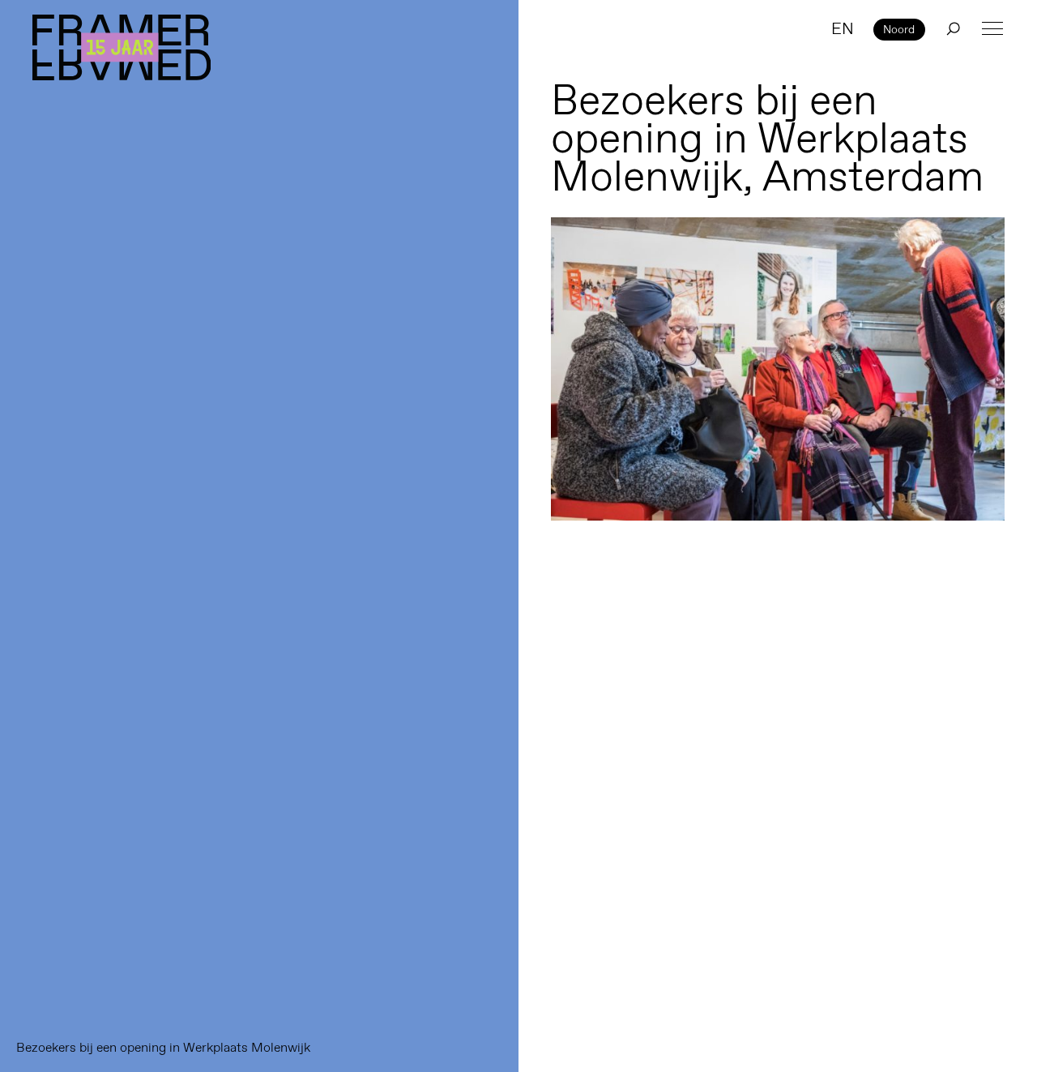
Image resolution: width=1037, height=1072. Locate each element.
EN (842, 28)
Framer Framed (121, 47)
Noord (899, 29)
